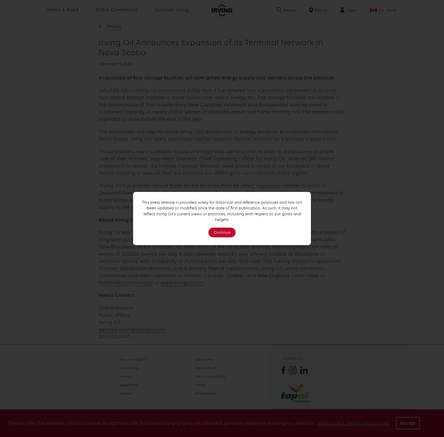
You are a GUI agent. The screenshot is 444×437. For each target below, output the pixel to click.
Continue (222, 232)
